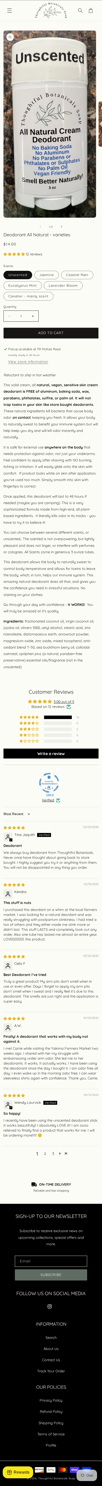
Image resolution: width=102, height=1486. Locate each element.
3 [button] (53, 1153)
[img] (14, 828)
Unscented (17, 275)
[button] (9, 10)
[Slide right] (61, 226)
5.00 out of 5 (64, 701)
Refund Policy (51, 1411)
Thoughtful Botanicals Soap (56, 1478)
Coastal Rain (77, 275)
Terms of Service (51, 1434)
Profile (51, 1445)
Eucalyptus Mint (22, 285)
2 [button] (45, 1153)
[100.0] (49, 783)
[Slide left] (40, 226)
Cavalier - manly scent (28, 296)
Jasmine (46, 275)
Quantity (9, 307)
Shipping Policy (51, 1423)
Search (51, 1337)
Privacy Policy (51, 1400)
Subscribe (51, 1275)
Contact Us (51, 1360)
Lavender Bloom (63, 285)
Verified (48, 800)
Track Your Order (51, 1371)
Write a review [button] (51, 753)
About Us (51, 1349)
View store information (28, 361)
